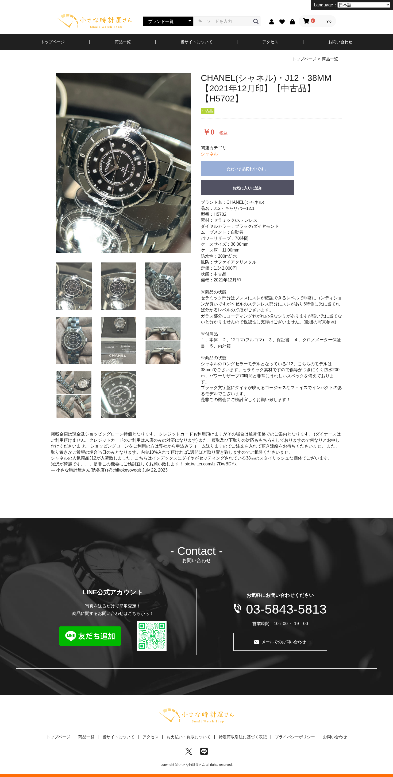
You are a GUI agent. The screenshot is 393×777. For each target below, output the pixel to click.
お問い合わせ (340, 42)
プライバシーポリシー (295, 737)
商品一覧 (123, 42)
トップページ (53, 42)
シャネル (209, 154)
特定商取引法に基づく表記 (243, 737)
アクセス (270, 42)
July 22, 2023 (155, 470)
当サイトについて (196, 42)
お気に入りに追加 (248, 188)
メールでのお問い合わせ (284, 641)
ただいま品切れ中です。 (247, 169)
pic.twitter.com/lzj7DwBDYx (210, 464)
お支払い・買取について (189, 737)
